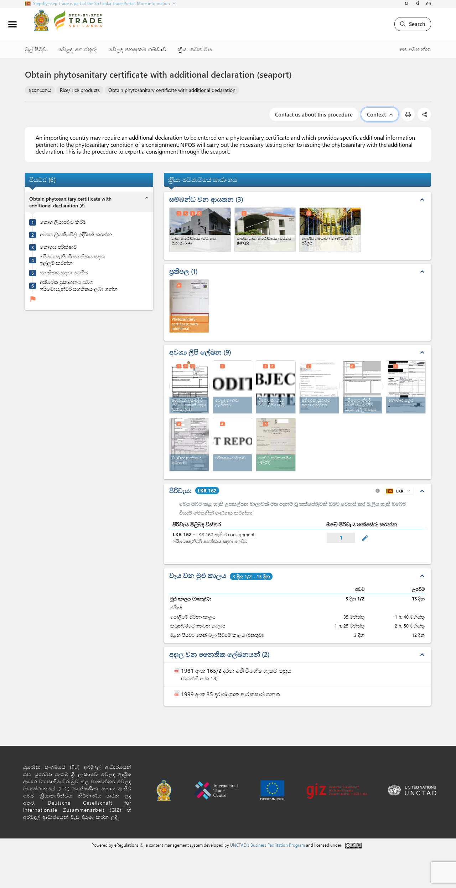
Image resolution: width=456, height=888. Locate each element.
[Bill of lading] (406, 387)
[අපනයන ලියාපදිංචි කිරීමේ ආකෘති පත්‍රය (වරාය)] (189, 386)
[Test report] (233, 444)
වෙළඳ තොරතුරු (77, 49)
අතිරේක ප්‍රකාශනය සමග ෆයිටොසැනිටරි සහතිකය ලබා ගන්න (79, 285)
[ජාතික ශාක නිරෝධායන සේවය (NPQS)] (265, 229)
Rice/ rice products (80, 90)
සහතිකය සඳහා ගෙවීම (64, 272)
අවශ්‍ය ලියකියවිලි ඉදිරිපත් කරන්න (76, 234)
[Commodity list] (233, 387)
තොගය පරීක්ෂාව (58, 247)
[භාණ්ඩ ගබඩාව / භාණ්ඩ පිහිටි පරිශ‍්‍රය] (330, 229)
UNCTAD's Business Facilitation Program (267, 845)
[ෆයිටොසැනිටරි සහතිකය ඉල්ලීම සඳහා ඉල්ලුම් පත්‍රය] (363, 386)
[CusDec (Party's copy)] (189, 444)
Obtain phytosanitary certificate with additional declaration (171, 90)
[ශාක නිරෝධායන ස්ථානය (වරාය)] (200, 229)
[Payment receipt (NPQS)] (276, 444)
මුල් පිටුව (36, 49)
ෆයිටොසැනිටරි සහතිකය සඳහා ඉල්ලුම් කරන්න (72, 259)
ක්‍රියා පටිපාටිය (195, 49)
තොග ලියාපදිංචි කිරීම (63, 222)
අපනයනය (39, 90)
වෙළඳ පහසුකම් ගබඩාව (137, 49)
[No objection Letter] (276, 387)
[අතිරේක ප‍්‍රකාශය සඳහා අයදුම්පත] (319, 386)
